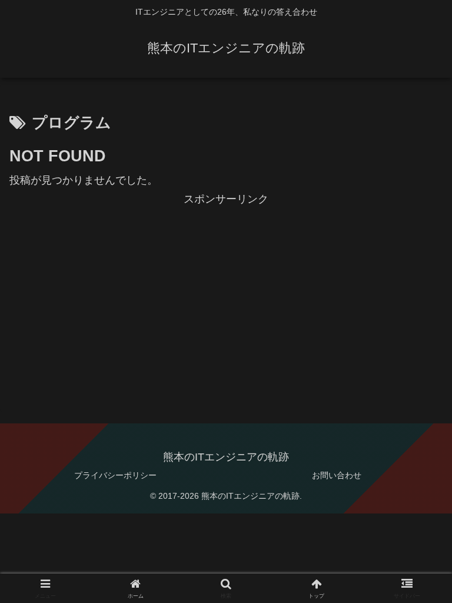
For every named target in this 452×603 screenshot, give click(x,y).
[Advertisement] (226, 291)
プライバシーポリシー (115, 475)
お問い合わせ (336, 475)
